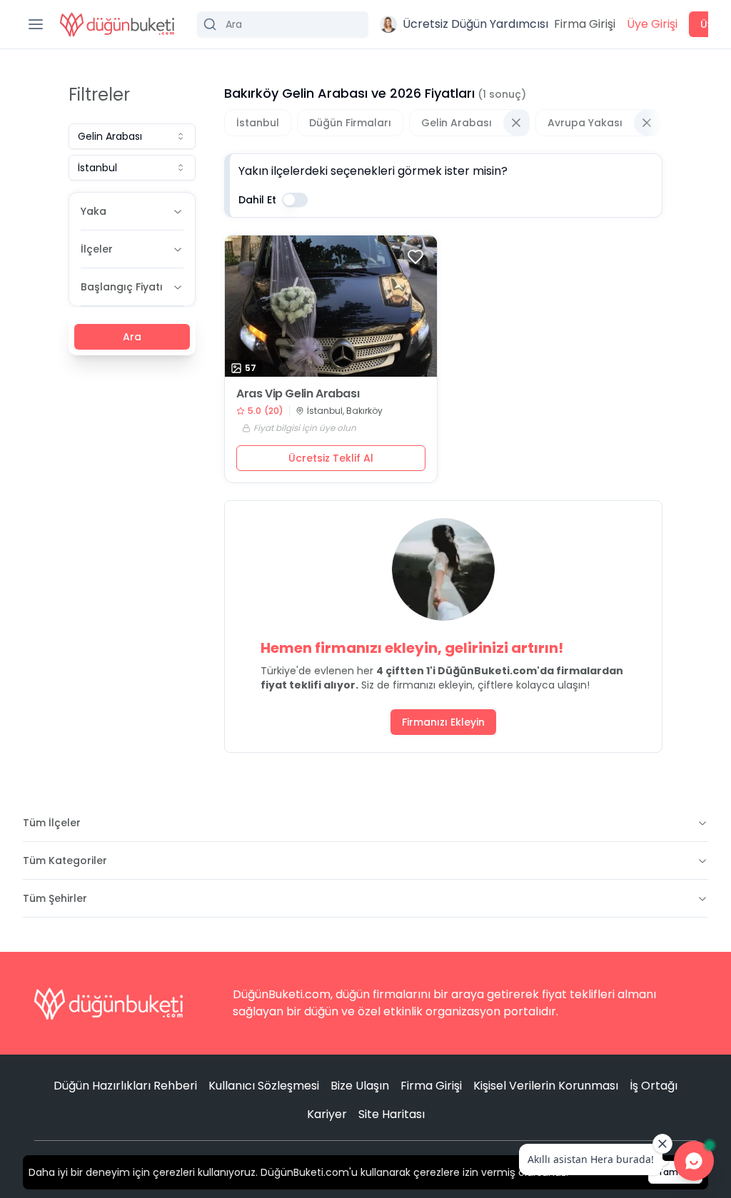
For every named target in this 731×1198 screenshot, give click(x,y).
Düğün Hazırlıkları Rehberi (125, 1085)
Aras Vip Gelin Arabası (297, 394)
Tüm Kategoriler (65, 860)
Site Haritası (391, 1114)
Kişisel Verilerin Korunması (545, 1085)
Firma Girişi (584, 24)
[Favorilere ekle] (415, 257)
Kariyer (327, 1114)
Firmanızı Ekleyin (443, 722)
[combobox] (132, 136)
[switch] (295, 200)
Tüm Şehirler (55, 898)
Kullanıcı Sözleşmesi (263, 1085)
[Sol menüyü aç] (36, 24)
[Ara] (282, 24)
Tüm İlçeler (52, 823)
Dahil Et (257, 200)
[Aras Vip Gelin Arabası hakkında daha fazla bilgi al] (331, 306)
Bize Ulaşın (360, 1085)
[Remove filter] (516, 123)
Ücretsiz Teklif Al (330, 458)
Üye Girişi (652, 24)
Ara (132, 337)
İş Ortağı (653, 1085)
